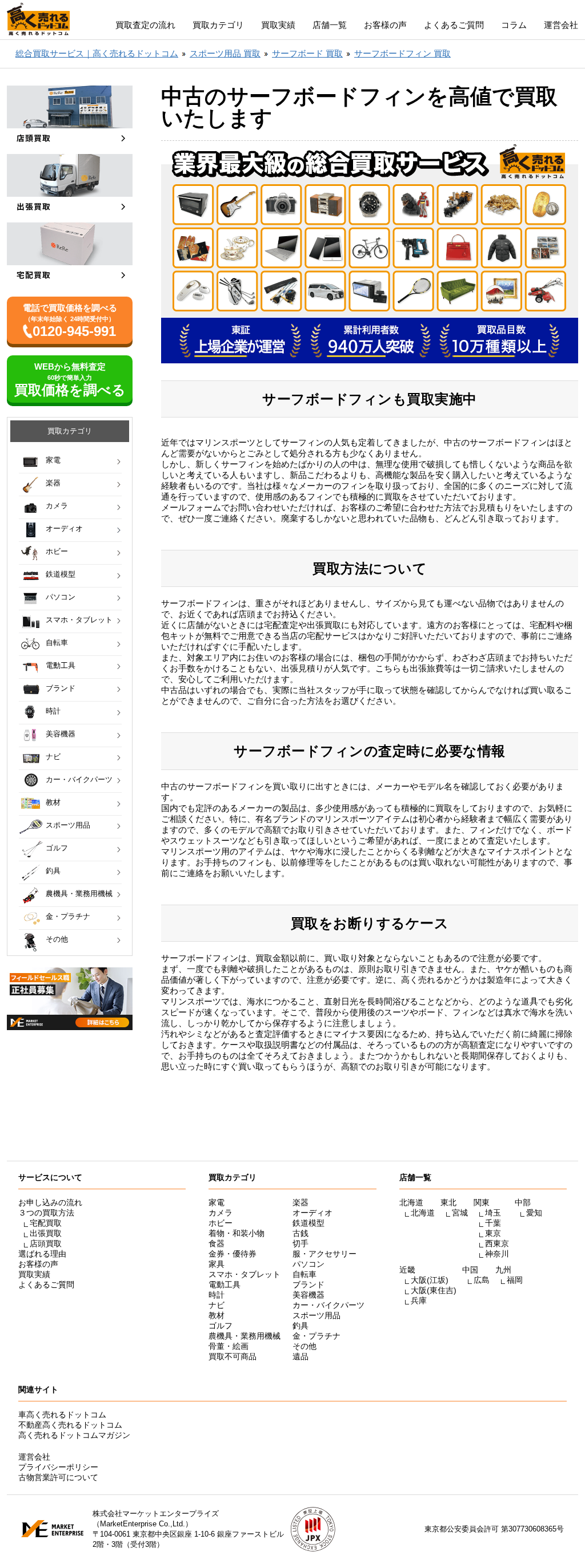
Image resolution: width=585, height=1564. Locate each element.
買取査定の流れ (145, 25)
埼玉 (493, 1212)
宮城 (460, 1212)
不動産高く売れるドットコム (70, 1424)
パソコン (60, 597)
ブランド (60, 688)
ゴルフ (57, 848)
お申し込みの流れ (50, 1202)
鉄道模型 (60, 574)
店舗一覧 (329, 25)
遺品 (300, 1356)
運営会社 (561, 25)
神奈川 (497, 1253)
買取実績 (278, 25)
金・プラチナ (68, 916)
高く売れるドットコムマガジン (74, 1435)
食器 (217, 1243)
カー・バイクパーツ (79, 779)
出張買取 (46, 1233)
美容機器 (60, 734)
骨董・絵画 (229, 1346)
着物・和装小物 (237, 1233)
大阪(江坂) (429, 1280)
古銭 (300, 1233)
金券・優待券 (233, 1253)
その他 (57, 939)
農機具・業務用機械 (79, 893)
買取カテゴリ (218, 25)
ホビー (57, 551)
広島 (482, 1280)
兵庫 (419, 1300)
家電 (53, 460)
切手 (300, 1243)
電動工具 (60, 665)
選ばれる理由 (42, 1253)
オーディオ (64, 528)
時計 (53, 711)
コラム (514, 25)
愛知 (534, 1212)
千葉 (493, 1222)
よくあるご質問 (454, 25)
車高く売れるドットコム (62, 1414)
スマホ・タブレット (79, 619)
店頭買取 (46, 1243)
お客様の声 (385, 25)
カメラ (57, 505)
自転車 (57, 642)
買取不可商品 (233, 1356)
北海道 (423, 1212)
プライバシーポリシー (58, 1467)
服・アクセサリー (324, 1253)
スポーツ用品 (68, 825)
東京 (493, 1233)
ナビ (53, 756)
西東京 (497, 1243)
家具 (217, 1264)
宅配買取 (46, 1222)
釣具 (53, 870)
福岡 (515, 1280)
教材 (53, 802)
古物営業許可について (58, 1477)
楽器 (53, 483)
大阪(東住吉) (433, 1290)
